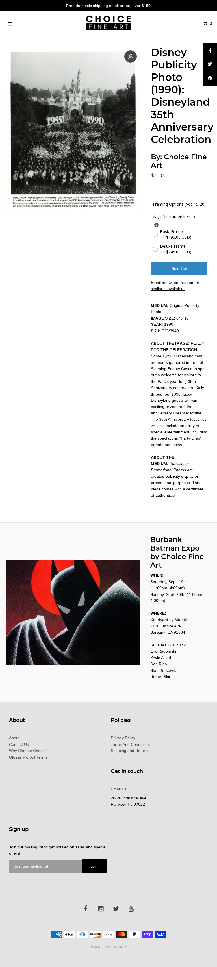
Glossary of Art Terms (28, 757)
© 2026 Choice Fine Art (107, 947)
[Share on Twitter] (210, 64)
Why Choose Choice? (28, 750)
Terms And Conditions (130, 744)
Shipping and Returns (130, 750)
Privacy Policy (123, 738)
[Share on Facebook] (210, 50)
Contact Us (19, 744)
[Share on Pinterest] (210, 78)
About (14, 738)
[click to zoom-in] (130, 56)
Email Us (119, 789)
